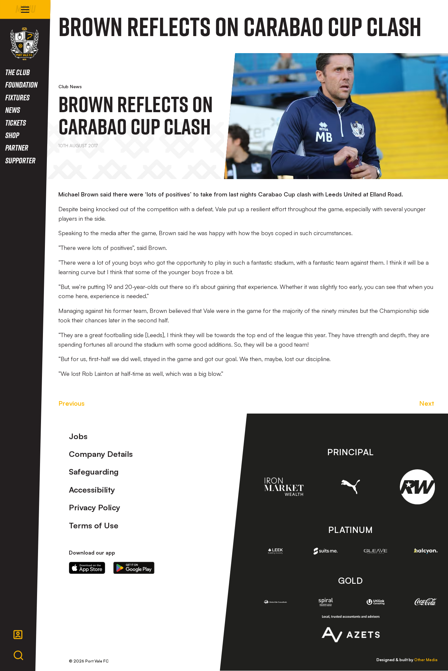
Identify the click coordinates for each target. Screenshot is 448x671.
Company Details (101, 454)
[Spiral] (325, 602)
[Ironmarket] (284, 486)
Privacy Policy (94, 507)
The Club (17, 72)
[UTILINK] (376, 602)
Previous (71, 403)
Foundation (21, 84)
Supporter (20, 160)
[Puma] (350, 487)
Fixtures (17, 97)
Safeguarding (94, 472)
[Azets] (350, 628)
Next (426, 403)
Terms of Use (93, 525)
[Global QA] (276, 602)
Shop (12, 135)
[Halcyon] (426, 551)
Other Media (426, 659)
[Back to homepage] (24, 43)
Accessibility (92, 490)
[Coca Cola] (426, 602)
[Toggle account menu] (18, 634)
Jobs (78, 436)
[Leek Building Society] (276, 551)
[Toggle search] (18, 655)
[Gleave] (376, 551)
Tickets (15, 122)
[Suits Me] (325, 551)
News (12, 109)
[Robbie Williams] (417, 487)
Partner (16, 147)
